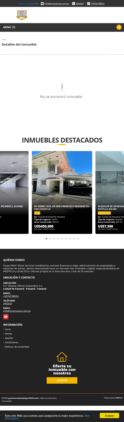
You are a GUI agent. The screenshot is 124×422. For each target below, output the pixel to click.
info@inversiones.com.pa (57, 3)
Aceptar (109, 415)
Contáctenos (11, 342)
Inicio (4, 39)
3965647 (80, 3)
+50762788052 (97, 3)
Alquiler (9, 338)
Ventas (8, 333)
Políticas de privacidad (17, 346)
